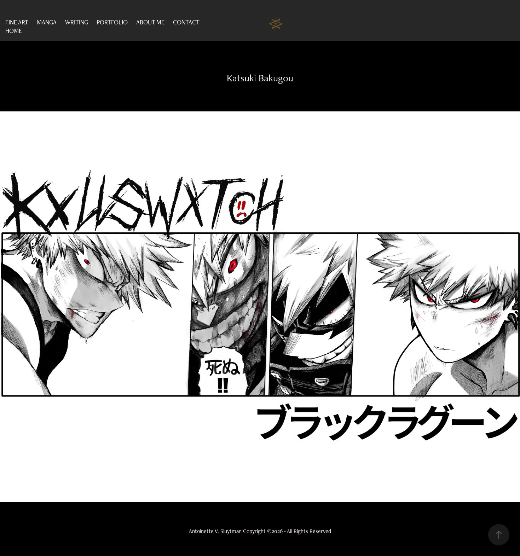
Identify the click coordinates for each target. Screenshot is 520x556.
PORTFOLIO (112, 22)
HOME (13, 31)
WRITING (76, 22)
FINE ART (16, 22)
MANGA (47, 22)
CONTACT (186, 22)
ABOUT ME (150, 22)
